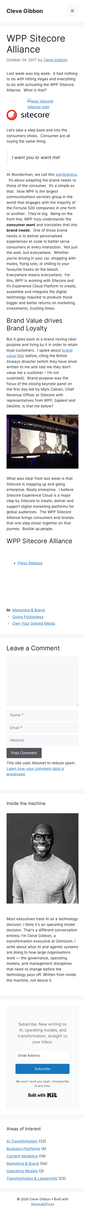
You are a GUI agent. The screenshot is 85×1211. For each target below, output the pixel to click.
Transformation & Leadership (32, 1178)
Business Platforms (23, 1148)
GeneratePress (42, 1204)
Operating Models (22, 1171)
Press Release (30, 563)
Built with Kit (42, 1095)
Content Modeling (22, 1156)
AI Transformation (22, 1141)
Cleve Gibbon (25, 11)
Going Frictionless (28, 617)
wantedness (66, 174)
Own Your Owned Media (33, 623)
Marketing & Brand (28, 610)
